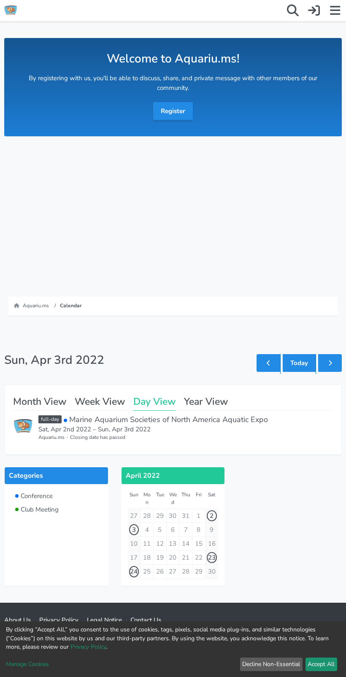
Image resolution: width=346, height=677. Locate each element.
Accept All (321, 664)
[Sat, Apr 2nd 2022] (268, 363)
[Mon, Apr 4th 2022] (330, 363)
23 (212, 557)
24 (134, 571)
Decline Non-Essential (271, 664)
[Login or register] (313, 10)
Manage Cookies (27, 664)
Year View (206, 401)
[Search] (292, 10)
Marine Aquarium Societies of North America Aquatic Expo (168, 419)
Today (299, 363)
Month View (39, 401)
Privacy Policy (88, 647)
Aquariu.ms (51, 437)
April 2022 (143, 475)
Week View (100, 401)
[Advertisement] (173, 212)
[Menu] (335, 10)
